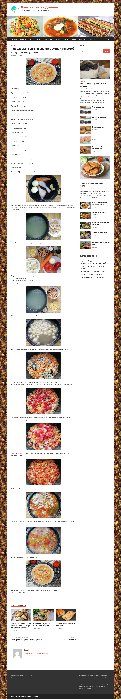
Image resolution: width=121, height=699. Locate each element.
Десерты (91, 39)
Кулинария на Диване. (40, 7)
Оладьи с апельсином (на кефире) (91, 274)
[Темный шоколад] (85, 113)
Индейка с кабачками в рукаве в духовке (100, 203)
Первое (31, 39)
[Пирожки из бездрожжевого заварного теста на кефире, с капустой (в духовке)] (21, 622)
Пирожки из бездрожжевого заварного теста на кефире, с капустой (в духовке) (21, 626)
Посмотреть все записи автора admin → (37, 653)
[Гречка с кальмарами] (85, 238)
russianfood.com (23, 597)
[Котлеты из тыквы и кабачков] (85, 219)
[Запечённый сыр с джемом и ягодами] (95, 79)
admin (21, 55)
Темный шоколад (98, 107)
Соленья (82, 39)
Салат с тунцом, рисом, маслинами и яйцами (41, 625)
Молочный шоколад (99, 117)
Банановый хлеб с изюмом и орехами (92, 271)
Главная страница (19, 39)
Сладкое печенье (98, 127)
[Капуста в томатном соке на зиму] (85, 248)
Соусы (66, 39)
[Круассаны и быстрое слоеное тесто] (85, 153)
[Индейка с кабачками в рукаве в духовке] (85, 209)
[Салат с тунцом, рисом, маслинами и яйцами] (43, 622)
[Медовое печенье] (85, 143)
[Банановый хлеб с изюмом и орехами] (66, 622)
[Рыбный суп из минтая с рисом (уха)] (85, 228)
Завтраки (48, 39)
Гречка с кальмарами (99, 232)
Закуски (58, 39)
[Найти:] (95, 51)
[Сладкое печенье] (85, 133)
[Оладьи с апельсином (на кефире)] (95, 179)
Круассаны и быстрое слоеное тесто (99, 148)
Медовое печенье (98, 137)
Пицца (73, 39)
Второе (39, 39)
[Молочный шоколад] (85, 123)
